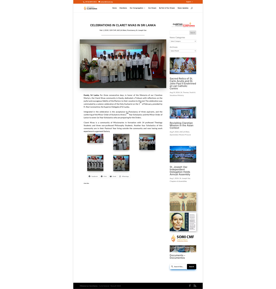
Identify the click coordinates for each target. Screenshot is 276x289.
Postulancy (131, 30)
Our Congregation (136, 8)
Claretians (123, 8)
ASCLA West (121, 30)
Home (114, 8)
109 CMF (112, 30)
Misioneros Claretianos (89, 286)
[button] (97, 139)
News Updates (183, 8)
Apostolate (174, 135)
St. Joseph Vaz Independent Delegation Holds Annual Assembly (180, 170)
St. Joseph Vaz (141, 30)
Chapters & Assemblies (178, 181)
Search (191, 267)
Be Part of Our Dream (167, 8)
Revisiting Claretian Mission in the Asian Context (181, 125)
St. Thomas (185, 92)
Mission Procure (185, 135)
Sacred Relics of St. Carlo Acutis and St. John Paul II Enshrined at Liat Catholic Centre (183, 83)
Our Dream (152, 8)
